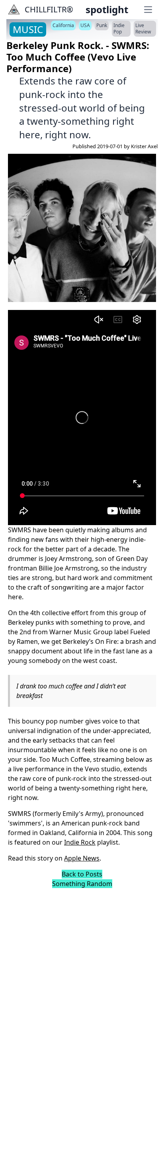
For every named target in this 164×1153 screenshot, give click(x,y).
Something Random (82, 883)
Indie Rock (80, 842)
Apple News (82, 858)
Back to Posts (82, 874)
